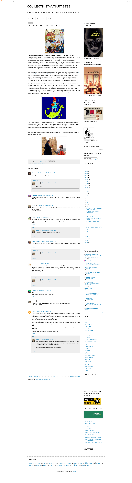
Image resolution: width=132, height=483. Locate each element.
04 (87, 206)
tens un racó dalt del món (92, 293)
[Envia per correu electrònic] (48, 161)
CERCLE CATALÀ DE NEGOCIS (92, 432)
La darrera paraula (89, 299)
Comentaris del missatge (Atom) (43, 379)
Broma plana (88, 288)
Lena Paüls (87, 343)
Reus (83, 465)
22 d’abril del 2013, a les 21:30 (49, 183)
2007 (86, 247)
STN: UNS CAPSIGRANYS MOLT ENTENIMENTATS (94, 209)
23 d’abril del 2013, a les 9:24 (43, 290)
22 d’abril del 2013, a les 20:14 (45, 195)
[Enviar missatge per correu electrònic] (46, 161)
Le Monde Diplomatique (90, 341)
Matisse (87, 309)
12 (87, 191)
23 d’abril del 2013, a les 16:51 (49, 230)
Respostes (35, 180)
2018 (86, 181)
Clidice (33, 217)
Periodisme (59, 465)
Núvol (86, 353)
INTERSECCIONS (90, 225)
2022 (86, 173)
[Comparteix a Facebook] (52, 161)
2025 (86, 169)
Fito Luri (87, 328)
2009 (86, 242)
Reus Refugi (88, 361)
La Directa (87, 335)
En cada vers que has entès (92, 272)
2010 (86, 240)
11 (87, 193)
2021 (86, 175)
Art (44, 463)
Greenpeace (88, 332)
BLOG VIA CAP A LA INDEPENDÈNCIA (90, 424)
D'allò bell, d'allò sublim (91, 308)
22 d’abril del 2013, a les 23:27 (48, 241)
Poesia (67, 465)
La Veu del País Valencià (91, 339)
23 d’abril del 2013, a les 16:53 (49, 279)
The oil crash (88, 368)
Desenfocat (87, 273)
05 (87, 204)
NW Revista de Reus (90, 355)
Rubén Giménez (89, 366)
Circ (56, 463)
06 (87, 202)
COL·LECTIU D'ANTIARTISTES (49, 6)
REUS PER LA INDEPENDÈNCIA (93, 437)
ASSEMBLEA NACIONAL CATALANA (94, 442)
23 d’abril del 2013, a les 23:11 (49, 339)
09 (87, 198)
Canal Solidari (88, 324)
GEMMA (34, 290)
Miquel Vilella (88, 352)
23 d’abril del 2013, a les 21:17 (43, 311)
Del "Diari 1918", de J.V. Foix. (91, 294)
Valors (86, 370)
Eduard (35, 163)
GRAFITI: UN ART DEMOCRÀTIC (94, 227)
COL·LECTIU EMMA (90, 434)
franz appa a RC (89, 330)
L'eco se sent (88, 298)
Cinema (50, 463)
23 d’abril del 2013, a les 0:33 (42, 263)
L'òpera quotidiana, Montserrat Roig (93, 304)
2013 (86, 190)
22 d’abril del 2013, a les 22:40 (43, 217)
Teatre (88, 465)
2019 (86, 179)
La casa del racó (89, 303)
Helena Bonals (35, 172)
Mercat (31, 465)
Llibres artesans (89, 346)
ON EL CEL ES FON (89, 278)
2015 (86, 185)
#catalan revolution (34, 463)
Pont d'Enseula (89, 282)
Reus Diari (87, 359)
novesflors (34, 195)
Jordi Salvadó (88, 333)
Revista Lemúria (89, 363)
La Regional (88, 337)
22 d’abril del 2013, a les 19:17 (47, 172)
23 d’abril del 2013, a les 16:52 (49, 253)
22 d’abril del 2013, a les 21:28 (45, 205)
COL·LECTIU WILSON (90, 436)
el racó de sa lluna (90, 277)
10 (87, 196)
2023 (86, 171)
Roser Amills (88, 260)
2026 (86, 167)
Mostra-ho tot (100, 312)
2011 (86, 238)
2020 (86, 177)
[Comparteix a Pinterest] (54, 161)
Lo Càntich (87, 348)
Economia (61, 463)
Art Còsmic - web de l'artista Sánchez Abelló (91, 320)
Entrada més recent (33, 376)
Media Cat (87, 350)
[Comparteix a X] (51, 161)
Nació (52, 465)
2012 (86, 236)
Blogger (74, 471)
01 (87, 234)
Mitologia (43, 163)
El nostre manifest (41, 18)
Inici (54, 376)
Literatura (88, 463)
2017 (86, 183)
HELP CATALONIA (89, 430)
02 (87, 231)
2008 (86, 245)
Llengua (98, 463)
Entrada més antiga (75, 376)
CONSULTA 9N (88, 421)
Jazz (81, 463)
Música (45, 465)
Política (74, 465)
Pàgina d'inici (31, 18)
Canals (49, 18)
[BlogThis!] (50, 161)
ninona (33, 311)
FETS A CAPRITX (36, 241)
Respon (34, 177)
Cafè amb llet (88, 323)
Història (39, 163)
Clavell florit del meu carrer (91, 289)
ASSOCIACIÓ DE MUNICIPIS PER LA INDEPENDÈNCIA (93, 440)
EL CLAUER (88, 428)
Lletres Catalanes (89, 344)
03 (87, 229)
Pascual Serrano (89, 357)
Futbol (75, 463)
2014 (86, 187)
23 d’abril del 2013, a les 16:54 (45, 301)
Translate (95, 159)
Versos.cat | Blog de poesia (92, 254)
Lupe (33, 263)
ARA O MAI (87, 426)
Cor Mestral (88, 326)
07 (87, 200)
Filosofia (68, 463)
